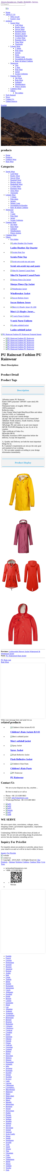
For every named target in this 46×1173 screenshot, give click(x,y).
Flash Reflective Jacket (21, 759)
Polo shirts (19, 51)
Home (8, 12)
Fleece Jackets (20, 87)
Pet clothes (19, 93)
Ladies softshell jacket (20, 330)
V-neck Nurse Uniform (21, 320)
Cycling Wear (20, 38)
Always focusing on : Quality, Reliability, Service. (19, 2)
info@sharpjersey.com (20, 798)
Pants (17, 55)
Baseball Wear (20, 31)
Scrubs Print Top (18, 257)
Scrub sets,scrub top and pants (25, 266)
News (8, 97)
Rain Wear (19, 80)
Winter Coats (20, 57)
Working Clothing (22, 862)
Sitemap (12, 862)
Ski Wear (18, 78)
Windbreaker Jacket (20, 293)
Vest (16, 65)
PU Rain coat (6, 660)
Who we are (14, 17)
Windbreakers (20, 84)
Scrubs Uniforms (21, 74)
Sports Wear (14, 23)
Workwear (14, 63)
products (9, 21)
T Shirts (18, 48)
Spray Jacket (16, 750)
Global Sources (11, 101)
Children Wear (15, 89)
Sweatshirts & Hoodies (23, 59)
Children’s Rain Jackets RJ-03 (25, 732)
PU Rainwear (16, 777)
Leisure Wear (15, 46)
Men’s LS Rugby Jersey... (22, 311)
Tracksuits (19, 44)
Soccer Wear (20, 29)
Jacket (17, 72)
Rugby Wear (20, 27)
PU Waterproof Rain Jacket (16, 656)
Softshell (18, 82)
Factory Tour (15, 19)
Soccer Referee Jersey (20, 302)
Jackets (17, 53)
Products (9, 157)
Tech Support (11, 95)
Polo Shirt (19, 70)
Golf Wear (19, 25)
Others (12, 91)
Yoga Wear (19, 42)
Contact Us (10, 99)
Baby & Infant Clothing (24, 61)
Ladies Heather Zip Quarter (24, 248)
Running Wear (20, 40)
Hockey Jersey (20, 34)
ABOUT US (10, 15)
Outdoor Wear (15, 76)
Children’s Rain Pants (21, 768)
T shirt (17, 67)
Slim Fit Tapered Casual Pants (25, 275)
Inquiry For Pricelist (8, 853)
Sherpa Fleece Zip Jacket (22, 284)
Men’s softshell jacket (20, 741)
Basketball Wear (21, 36)
